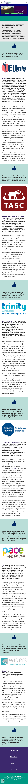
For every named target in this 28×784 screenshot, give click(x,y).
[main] (14, 31)
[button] (2, 2)
